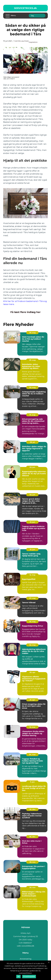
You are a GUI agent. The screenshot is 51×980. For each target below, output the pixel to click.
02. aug (32, 387)
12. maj (32, 575)
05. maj (32, 621)
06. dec (32, 837)
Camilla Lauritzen (21, 41)
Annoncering (25, 959)
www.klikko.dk (27, 946)
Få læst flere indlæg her (25, 312)
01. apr (32, 700)
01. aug (32, 415)
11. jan (32, 782)
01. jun (32, 522)
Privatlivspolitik (29, 976)
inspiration (33, 42)
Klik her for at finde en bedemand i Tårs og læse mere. (25, 303)
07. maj (32, 598)
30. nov (32, 862)
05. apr (32, 672)
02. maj (32, 645)
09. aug (32, 360)
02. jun (32, 467)
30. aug (32, 332)
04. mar (32, 754)
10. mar (32, 727)
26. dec (32, 809)
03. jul (32, 442)
